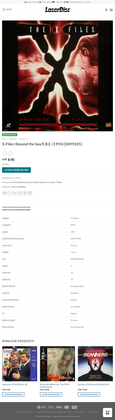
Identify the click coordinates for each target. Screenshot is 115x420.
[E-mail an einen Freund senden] (20, 193)
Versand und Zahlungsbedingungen (54, 412)
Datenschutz (79, 412)
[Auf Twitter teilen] (14, 193)
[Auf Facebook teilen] (9, 193)
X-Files (59, 182)
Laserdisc (13, 139)
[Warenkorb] (111, 9)
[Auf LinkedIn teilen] (30, 193)
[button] (107, 412)
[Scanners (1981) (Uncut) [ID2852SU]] (95, 363)
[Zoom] (6, 132)
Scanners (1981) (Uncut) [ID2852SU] (93, 384)
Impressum (93, 412)
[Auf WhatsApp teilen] (4, 193)
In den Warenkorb (16, 170)
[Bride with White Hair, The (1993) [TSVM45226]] (57, 363)
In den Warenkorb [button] (13, 394)
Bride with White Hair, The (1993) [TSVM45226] (54, 385)
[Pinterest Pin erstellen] (25, 193)
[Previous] (7, 76)
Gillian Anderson (40, 182)
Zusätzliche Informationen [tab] (16, 210)
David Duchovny (18, 182)
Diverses (23, 139)
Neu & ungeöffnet (19, 187)
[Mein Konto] (106, 9)
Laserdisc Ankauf (25, 412)
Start (4, 139)
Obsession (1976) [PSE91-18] (14, 384)
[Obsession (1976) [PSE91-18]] (19, 363)
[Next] (107, 76)
